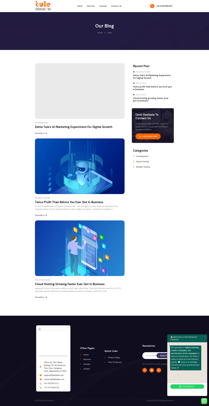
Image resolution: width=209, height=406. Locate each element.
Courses (103, 6)
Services (91, 6)
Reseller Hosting (42, 197)
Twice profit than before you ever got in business (69, 202)
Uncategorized (41, 122)
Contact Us (116, 6)
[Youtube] (151, 370)
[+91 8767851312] (152, 6)
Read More (40, 133)
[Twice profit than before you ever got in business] (80, 166)
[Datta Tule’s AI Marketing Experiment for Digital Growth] (80, 91)
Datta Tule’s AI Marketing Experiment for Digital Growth (73, 127)
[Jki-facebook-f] (144, 370)
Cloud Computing (42, 279)
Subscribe (164, 355)
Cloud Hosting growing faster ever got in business (70, 284)
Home (79, 6)
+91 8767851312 (164, 6)
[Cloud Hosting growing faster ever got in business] (80, 248)
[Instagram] (158, 370)
